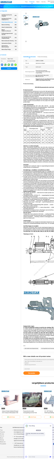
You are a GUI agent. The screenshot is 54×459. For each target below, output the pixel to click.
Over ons (2, 436)
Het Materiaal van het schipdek (9, 15)
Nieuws (1, 437)
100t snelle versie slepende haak (31, 348)
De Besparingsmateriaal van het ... (9, 34)
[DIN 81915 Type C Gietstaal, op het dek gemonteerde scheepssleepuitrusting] (41, 24)
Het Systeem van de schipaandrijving (9, 38)
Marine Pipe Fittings (9, 49)
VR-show (2, 434)
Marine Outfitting (9, 24)
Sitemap (2, 439)
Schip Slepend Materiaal (9, 22)
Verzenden (31, 373)
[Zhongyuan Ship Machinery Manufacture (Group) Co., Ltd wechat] (9, 65)
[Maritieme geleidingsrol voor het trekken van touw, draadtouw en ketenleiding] (11, 400)
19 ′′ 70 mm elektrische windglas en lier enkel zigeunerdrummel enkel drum (20, 438)
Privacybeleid (3, 443)
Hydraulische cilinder (9, 43)
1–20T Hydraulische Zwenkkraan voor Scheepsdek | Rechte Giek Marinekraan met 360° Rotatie (21, 445)
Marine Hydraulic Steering (9, 40)
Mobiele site (2, 441)
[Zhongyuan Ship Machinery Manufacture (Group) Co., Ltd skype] (12, 65)
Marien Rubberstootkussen (9, 30)
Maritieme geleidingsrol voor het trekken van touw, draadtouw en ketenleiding (10, 412)
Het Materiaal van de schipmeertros (9, 19)
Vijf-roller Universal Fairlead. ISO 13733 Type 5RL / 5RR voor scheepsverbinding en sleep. (31, 412)
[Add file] (26, 456)
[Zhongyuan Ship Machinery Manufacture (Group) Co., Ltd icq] (15, 65)
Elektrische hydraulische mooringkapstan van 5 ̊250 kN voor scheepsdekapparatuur (20, 432)
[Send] (50, 456)
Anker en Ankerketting (9, 27)
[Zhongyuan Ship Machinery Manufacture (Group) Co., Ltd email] (2, 65)
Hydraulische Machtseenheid (9, 46)
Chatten (9, 68)
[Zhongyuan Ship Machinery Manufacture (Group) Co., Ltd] (6, 2)
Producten (2, 432)
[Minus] (50, 426)
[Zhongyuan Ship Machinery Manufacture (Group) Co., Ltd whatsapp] (5, 65)
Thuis (1, 430)
